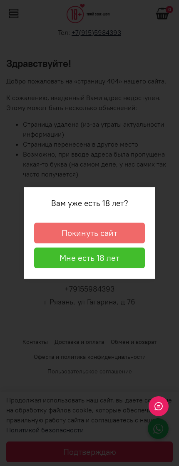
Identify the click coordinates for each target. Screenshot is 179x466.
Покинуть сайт (89, 233)
